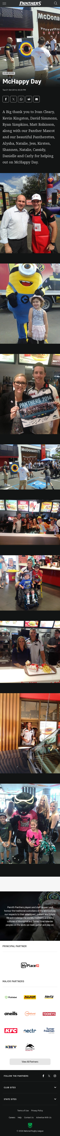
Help (20, 1117)
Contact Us (29, 1117)
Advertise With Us (43, 1117)
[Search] (55, 3)
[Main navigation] (4, 3)
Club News (9, 73)
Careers (12, 1117)
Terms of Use (23, 1110)
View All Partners (30, 1061)
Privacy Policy (37, 1110)
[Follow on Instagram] (55, 1076)
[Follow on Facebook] (43, 1076)
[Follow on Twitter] (49, 1076)
